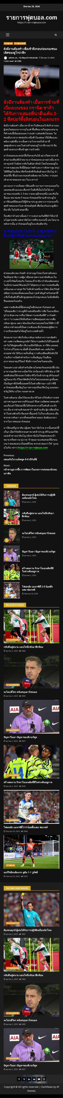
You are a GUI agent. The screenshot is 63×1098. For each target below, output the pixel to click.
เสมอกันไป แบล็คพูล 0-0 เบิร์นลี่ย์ (20, 457)
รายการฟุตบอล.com (31, 17)
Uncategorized (13, 923)
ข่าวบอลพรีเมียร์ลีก (13, 640)
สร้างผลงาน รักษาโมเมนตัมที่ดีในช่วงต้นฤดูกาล (12, 572)
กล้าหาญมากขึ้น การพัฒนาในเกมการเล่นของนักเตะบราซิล (30, 469)
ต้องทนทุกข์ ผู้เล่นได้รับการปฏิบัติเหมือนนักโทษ (12, 498)
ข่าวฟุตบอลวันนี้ (20, 43)
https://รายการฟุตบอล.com (33, 447)
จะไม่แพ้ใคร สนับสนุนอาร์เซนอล (12, 535)
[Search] (56, 35)
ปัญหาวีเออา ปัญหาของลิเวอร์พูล (12, 553)
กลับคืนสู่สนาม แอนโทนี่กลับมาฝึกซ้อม (12, 517)
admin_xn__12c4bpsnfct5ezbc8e (23, 57)
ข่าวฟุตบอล (8, 43)
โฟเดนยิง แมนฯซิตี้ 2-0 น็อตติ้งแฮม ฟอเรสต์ (12, 590)
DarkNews (47, 1086)
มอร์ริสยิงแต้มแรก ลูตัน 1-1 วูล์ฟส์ (31, 852)
